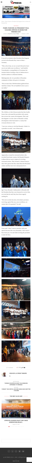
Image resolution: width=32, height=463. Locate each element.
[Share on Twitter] (21, 367)
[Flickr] (19, 451)
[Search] (30, 2)
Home (3, 21)
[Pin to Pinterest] (22, 367)
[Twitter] (12, 451)
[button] (3, 413)
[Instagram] (16, 451)
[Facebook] (9, 451)
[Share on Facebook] (19, 367)
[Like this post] (18, 367)
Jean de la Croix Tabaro (13, 33)
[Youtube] (23, 451)
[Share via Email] (24, 367)
